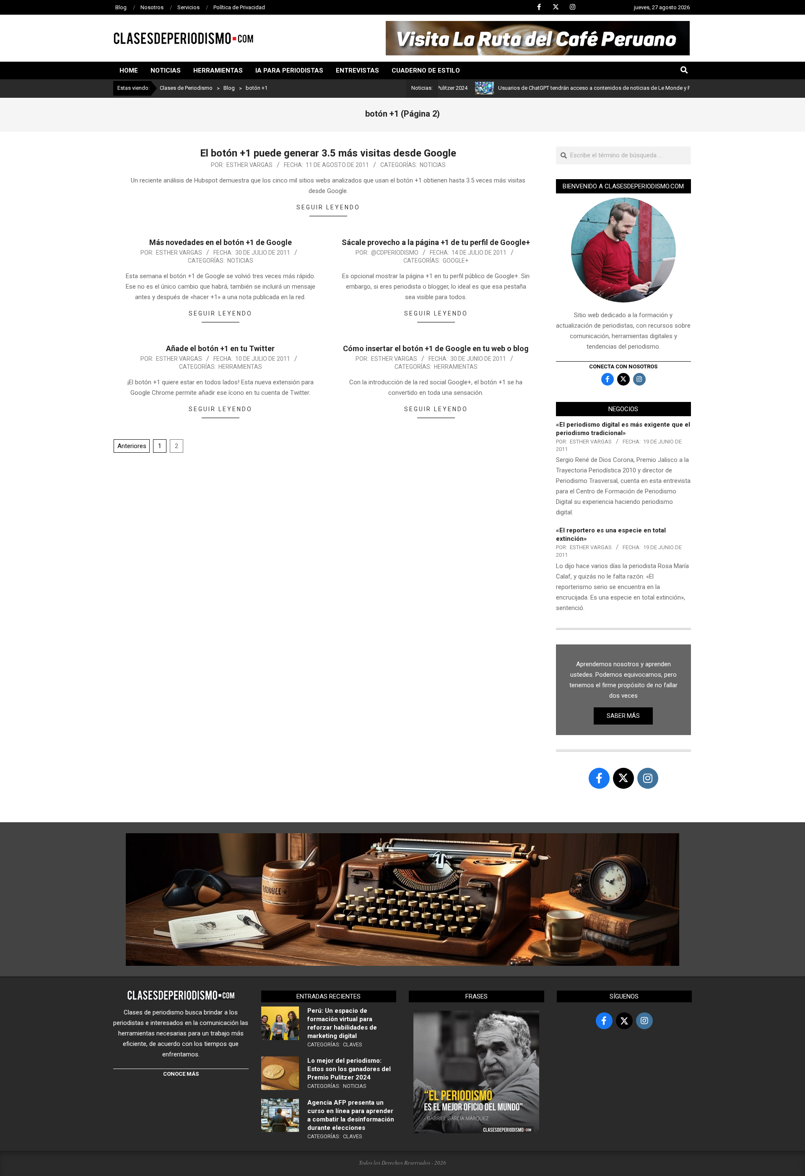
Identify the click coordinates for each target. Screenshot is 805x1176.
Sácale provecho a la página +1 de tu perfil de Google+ (436, 242)
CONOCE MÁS (181, 1074)
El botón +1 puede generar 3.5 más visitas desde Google (328, 153)
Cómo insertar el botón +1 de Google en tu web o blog (436, 348)
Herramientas (240, 366)
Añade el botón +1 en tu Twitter (220, 348)
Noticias (433, 165)
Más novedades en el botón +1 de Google (220, 242)
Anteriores (131, 446)
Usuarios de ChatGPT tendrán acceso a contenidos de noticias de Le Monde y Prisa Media (574, 88)
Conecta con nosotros (623, 366)
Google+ (455, 260)
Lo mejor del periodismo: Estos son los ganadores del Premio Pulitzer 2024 (349, 1069)
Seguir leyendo (328, 207)
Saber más (623, 715)
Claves (352, 1044)
